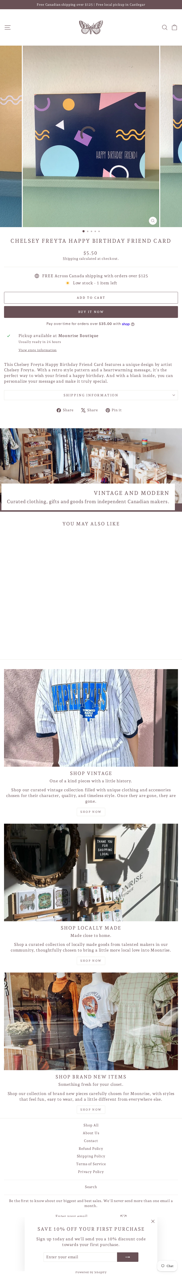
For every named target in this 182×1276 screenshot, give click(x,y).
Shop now (90, 811)
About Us (91, 1133)
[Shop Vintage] (91, 718)
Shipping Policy (91, 1156)
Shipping (70, 258)
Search (91, 1187)
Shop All (91, 1125)
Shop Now (90, 960)
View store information (37, 350)
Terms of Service (91, 1164)
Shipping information (91, 395)
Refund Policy (91, 1148)
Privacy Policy (91, 1172)
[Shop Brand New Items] (91, 1021)
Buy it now (91, 312)
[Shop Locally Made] (91, 872)
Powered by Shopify (91, 1272)
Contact (91, 1141)
